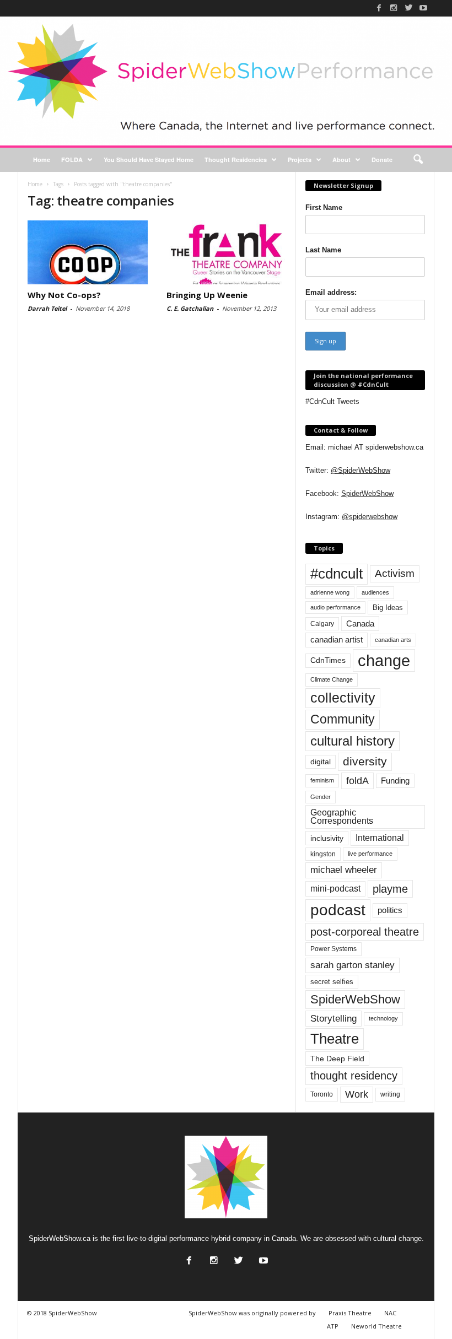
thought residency (353, 1076)
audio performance (335, 607)
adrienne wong (329, 592)
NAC (390, 1313)
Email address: (331, 292)
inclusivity (326, 838)
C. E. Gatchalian (189, 308)
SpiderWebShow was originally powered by (252, 1313)
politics (390, 910)
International (380, 838)
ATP (332, 1326)
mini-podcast (335, 888)
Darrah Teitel (47, 308)
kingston (323, 854)
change (384, 660)
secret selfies (331, 982)
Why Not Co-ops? (64, 294)
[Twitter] (408, 7)
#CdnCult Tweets (332, 401)
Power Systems (333, 949)
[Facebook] (378, 7)
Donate (382, 159)
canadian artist (336, 639)
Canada (360, 623)
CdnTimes (328, 660)
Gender (320, 796)
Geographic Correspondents (341, 817)
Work (356, 1094)
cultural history (352, 740)
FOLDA (72, 159)
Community (342, 719)
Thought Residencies (236, 159)
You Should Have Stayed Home (148, 159)
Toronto (321, 1094)
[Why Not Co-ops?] (88, 252)
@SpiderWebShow (360, 470)
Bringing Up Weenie (206, 294)
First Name (323, 207)
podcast (337, 910)
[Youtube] (423, 7)
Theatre (334, 1038)
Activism (395, 573)
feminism (322, 780)
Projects (299, 159)
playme (390, 889)
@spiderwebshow (369, 516)
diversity (365, 761)
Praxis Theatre (350, 1313)
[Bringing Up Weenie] (226, 252)
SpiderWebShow (367, 493)
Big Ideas (388, 607)
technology (383, 1018)
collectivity (342, 697)
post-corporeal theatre (364, 932)
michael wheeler (343, 870)
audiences (375, 592)
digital (320, 762)
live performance (370, 853)
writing (390, 1094)
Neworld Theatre (376, 1326)
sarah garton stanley (352, 965)
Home (41, 159)
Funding (395, 780)
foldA (357, 780)
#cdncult (336, 573)
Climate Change (331, 679)
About (341, 159)
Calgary (322, 624)
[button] (418, 160)
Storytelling (333, 1018)
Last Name (323, 250)
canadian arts (393, 639)
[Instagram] (393, 7)
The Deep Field (337, 1058)
